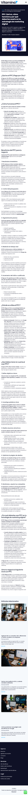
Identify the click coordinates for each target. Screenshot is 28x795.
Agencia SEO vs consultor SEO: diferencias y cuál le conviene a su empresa (13, 636)
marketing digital (20, 214)
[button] (26, 2)
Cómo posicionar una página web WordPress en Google (11, 727)
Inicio (3, 9)
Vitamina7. (14, 791)
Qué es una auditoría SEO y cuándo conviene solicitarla (11, 682)
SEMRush (15, 407)
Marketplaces (7, 341)
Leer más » (3, 646)
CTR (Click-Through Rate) (18, 132)
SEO (2, 167)
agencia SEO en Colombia (13, 114)
